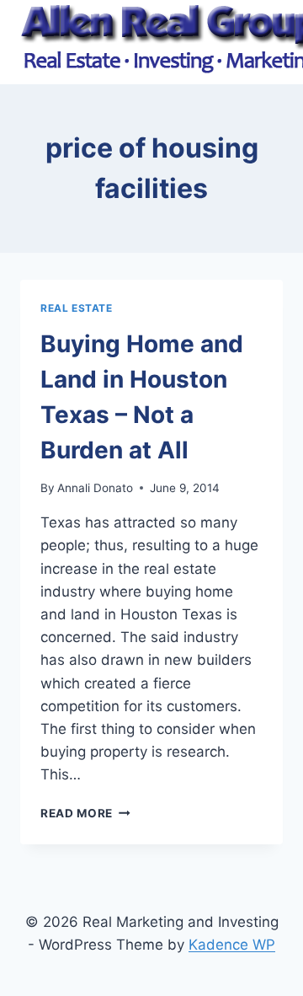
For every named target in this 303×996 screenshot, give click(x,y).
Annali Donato (95, 488)
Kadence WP (232, 944)
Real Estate (76, 308)
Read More (85, 813)
